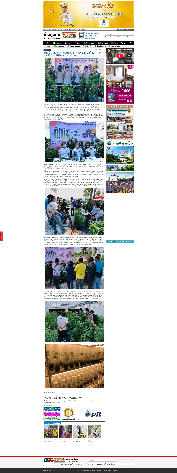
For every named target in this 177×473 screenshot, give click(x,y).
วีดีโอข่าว (107, 464)
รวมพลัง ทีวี (74, 470)
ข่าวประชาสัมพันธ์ (96, 464)
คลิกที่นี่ (58, 402)
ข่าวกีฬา (66, 29)
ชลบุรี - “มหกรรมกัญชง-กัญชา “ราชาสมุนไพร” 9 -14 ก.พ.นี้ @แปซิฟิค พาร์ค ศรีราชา (72, 54)
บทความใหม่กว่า (47, 451)
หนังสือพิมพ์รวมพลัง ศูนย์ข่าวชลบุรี (61, 470)
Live (123, 43)
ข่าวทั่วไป (131, 36)
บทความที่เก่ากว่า (99, 451)
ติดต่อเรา (82, 29)
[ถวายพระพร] (88, 28)
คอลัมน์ (78, 29)
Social (129, 43)
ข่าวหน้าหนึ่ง (116, 36)
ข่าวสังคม (60, 29)
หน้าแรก (55, 29)
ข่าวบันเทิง (126, 36)
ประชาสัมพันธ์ (72, 29)
